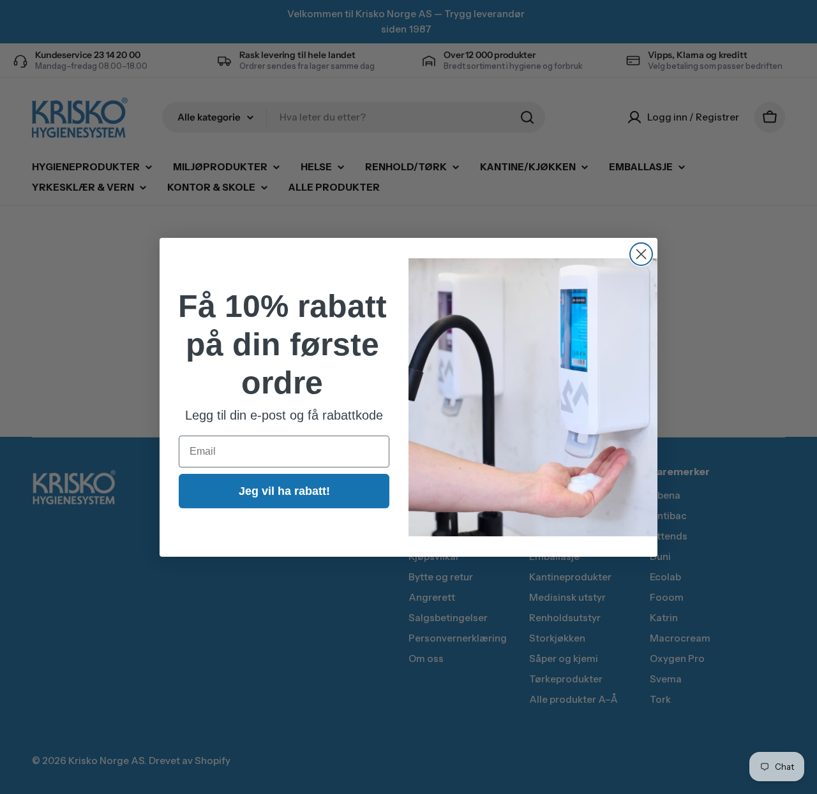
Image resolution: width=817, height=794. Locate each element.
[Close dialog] (641, 254)
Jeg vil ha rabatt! (284, 490)
